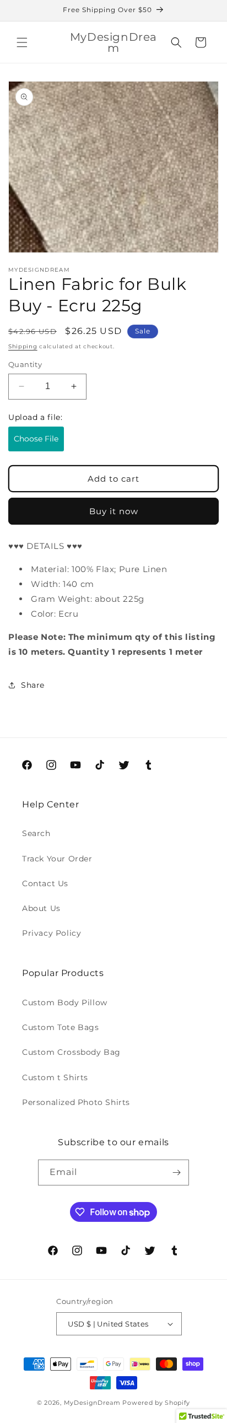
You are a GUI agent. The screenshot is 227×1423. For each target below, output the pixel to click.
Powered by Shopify (156, 1402)
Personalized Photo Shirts (76, 1102)
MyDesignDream (92, 1402)
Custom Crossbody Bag (71, 1052)
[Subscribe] (176, 1172)
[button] (22, 42)
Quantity (25, 364)
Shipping (22, 346)
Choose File (36, 439)
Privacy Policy (51, 933)
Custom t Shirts (55, 1077)
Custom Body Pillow (64, 1002)
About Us (41, 908)
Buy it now (113, 511)
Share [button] (33, 685)
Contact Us (45, 883)
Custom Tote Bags (60, 1027)
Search (36, 833)
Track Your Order (57, 859)
